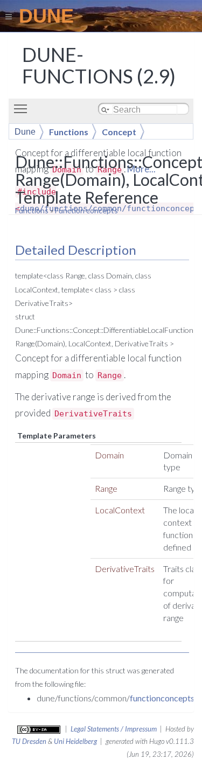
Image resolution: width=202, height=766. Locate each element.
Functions (31, 210)
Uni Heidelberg (75, 741)
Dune (25, 131)
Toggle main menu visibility (22, 108)
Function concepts (86, 210)
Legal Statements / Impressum (114, 729)
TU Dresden (29, 741)
